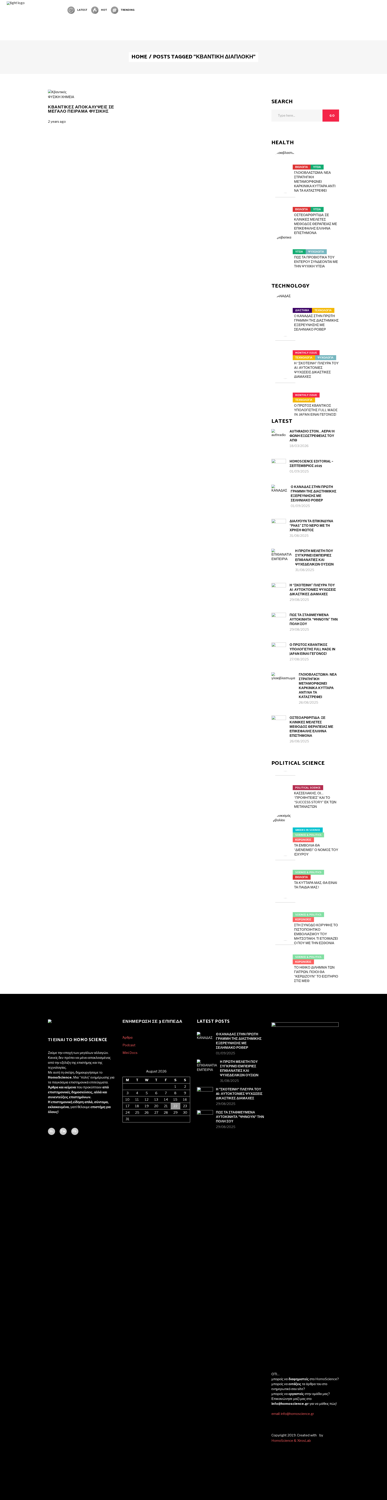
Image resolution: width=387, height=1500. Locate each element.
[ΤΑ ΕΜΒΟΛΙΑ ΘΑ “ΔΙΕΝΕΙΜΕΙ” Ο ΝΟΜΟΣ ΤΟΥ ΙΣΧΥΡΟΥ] (285, 827)
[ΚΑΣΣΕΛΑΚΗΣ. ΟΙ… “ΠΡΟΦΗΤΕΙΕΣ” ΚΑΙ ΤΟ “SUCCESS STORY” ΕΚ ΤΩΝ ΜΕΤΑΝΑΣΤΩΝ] (285, 785)
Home (139, 57)
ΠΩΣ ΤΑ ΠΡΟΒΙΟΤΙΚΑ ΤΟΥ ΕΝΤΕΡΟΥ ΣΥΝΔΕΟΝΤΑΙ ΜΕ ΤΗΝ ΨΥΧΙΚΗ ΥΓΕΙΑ (316, 261)
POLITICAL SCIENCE (307, 788)
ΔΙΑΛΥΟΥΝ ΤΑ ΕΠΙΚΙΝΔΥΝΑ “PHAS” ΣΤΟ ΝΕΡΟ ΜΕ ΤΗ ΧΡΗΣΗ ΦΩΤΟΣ (311, 525)
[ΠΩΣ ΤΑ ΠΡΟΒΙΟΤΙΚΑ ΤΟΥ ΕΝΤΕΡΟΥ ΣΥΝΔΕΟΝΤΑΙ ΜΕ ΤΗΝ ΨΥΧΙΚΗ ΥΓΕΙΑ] (285, 249)
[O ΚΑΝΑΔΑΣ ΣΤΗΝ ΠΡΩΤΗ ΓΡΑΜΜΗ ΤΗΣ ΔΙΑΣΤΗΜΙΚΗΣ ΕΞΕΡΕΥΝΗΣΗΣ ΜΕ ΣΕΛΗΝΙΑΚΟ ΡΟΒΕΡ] (285, 308)
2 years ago (57, 122)
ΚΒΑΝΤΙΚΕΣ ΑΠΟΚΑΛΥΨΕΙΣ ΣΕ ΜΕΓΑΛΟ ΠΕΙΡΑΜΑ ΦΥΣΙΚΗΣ (81, 109)
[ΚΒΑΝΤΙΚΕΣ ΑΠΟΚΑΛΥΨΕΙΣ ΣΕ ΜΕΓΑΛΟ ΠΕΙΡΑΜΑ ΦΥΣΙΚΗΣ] (57, 92)
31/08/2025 (299, 536)
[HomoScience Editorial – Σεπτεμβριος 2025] (278, 466)
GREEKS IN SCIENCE (307, 830)
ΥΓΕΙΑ (317, 167)
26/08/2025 (308, 703)
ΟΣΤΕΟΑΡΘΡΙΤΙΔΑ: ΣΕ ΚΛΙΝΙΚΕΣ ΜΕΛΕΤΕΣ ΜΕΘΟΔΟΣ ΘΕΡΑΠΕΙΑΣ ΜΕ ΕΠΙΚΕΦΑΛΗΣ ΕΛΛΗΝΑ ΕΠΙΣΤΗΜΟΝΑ (315, 224)
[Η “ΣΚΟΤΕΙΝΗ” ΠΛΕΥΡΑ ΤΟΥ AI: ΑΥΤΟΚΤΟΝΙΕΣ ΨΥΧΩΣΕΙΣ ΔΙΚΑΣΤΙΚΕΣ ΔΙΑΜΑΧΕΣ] (285, 350)
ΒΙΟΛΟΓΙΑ (301, 167)
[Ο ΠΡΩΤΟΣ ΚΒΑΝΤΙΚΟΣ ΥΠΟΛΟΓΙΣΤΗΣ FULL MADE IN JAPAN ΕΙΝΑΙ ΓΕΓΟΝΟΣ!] (285, 392)
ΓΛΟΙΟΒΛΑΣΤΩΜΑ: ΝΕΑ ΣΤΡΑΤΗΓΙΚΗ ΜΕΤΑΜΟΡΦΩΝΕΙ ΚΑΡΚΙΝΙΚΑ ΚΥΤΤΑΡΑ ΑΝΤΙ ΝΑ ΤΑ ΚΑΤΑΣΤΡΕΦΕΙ (314, 182)
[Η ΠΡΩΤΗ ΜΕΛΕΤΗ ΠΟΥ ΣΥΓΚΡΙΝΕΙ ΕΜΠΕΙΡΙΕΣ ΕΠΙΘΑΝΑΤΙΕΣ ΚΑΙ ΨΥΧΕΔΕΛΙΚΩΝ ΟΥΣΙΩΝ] (281, 559)
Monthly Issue (306, 353)
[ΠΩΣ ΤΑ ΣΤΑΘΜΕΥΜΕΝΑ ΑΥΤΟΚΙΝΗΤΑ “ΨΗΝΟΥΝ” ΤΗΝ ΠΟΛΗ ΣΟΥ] (278, 620)
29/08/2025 (299, 600)
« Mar (127, 1125)
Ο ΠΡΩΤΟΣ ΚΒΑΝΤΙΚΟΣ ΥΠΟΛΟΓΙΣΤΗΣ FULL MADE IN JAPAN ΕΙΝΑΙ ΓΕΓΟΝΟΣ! (316, 410)
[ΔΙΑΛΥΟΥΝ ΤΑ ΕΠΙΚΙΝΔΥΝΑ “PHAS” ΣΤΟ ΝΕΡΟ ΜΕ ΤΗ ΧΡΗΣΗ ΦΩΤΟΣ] (278, 526)
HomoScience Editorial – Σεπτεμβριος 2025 (311, 464)
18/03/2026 (299, 446)
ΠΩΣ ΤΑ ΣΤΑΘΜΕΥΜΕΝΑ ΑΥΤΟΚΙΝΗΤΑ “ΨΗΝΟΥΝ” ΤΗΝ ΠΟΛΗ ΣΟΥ (314, 619)
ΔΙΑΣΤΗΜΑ (302, 310)
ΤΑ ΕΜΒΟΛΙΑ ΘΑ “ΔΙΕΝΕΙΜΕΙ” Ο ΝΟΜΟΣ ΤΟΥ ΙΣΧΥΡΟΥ (316, 849)
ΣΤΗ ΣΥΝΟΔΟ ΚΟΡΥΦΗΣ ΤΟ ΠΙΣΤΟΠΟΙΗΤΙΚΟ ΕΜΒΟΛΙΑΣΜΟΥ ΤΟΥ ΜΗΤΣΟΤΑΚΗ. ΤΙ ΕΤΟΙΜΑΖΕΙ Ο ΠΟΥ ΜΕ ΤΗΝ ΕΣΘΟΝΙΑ (316, 934)
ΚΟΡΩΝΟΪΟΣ (303, 840)
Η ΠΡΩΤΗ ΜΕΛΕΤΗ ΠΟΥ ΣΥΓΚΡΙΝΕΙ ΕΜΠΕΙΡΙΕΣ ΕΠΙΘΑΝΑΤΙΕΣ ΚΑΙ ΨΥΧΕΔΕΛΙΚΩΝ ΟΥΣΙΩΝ (314, 557)
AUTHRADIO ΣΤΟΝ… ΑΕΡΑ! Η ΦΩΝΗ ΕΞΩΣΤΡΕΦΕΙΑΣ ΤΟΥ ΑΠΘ (312, 436)
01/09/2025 (299, 471)
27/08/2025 (299, 659)
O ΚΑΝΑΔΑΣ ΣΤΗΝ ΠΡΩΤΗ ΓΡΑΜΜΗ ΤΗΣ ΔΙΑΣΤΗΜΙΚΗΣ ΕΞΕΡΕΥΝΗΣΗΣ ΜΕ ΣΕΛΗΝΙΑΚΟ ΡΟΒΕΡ (313, 493)
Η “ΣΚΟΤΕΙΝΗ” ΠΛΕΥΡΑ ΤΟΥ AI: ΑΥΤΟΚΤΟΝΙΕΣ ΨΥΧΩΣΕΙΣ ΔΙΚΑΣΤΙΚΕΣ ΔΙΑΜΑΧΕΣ (313, 589)
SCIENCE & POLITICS (308, 835)
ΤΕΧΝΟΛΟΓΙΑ (323, 310)
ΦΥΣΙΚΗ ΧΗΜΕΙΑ (61, 97)
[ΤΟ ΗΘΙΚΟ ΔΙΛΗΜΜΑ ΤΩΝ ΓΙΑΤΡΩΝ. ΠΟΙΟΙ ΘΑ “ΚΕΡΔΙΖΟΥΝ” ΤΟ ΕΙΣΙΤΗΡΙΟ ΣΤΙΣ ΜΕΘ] (285, 954)
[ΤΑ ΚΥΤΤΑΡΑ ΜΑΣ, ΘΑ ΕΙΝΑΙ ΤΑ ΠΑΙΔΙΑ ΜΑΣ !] (285, 869)
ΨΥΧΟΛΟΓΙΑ (316, 252)
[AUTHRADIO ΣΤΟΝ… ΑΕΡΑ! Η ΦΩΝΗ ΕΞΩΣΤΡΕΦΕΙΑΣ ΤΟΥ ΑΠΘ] (278, 436)
